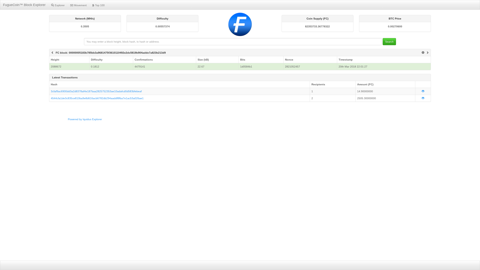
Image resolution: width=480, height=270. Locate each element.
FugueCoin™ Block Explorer (24, 5)
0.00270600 (395, 26)
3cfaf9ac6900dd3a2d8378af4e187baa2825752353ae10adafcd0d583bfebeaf (96, 91)
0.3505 (85, 26)
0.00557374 (162, 26)
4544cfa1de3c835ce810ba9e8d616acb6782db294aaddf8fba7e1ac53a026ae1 (97, 98)
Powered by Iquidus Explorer (85, 119)
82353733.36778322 (317, 26)
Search (389, 41)
